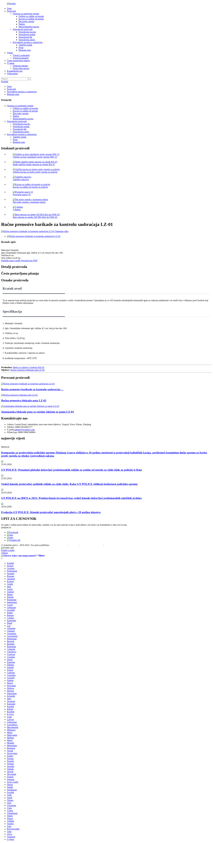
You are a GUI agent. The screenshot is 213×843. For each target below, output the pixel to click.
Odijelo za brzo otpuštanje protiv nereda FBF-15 (35, 157)
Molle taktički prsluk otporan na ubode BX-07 (34, 164)
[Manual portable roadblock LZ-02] (19, 395)
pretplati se (6, 527)
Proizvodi (11, 11)
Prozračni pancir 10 (22, 194)
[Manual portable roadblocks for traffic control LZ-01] (28, 383)
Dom (9, 8)
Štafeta (22, 24)
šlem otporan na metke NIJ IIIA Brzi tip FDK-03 (35, 217)
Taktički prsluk (25, 45)
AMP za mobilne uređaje (92, 545)
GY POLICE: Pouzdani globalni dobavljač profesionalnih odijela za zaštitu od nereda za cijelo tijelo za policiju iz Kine (71, 469)
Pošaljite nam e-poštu (11, 260)
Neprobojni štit (25, 37)
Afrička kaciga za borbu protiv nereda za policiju (35, 172)
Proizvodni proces (21, 68)
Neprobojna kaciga (27, 32)
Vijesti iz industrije (21, 55)
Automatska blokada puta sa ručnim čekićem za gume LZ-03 (37, 411)
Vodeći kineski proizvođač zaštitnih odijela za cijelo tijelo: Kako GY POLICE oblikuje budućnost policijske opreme (69, 484)
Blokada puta (25, 50)
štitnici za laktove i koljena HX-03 (28, 367)
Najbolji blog (110, 545)
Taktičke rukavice (21, 179)
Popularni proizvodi (59, 545)
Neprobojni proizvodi (22, 29)
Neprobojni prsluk (27, 34)
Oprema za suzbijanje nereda (26, 13)
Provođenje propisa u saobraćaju (27, 42)
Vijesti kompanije (21, 58)
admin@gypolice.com (24, 429)
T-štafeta (17, 209)
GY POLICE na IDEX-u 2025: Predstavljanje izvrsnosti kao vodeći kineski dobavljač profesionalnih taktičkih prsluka (71, 498)
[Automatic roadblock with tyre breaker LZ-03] (30, 406)
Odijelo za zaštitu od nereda (31, 16)
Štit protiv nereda (26, 21)
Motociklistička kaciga (29, 26)
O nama (10, 63)
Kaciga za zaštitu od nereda (31, 19)
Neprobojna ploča (27, 39)
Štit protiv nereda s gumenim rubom (29, 202)
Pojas (21, 47)
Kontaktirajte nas (14, 71)
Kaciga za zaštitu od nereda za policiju (30, 187)
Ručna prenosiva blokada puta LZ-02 (27, 370)
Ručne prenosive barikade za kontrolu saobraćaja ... (32, 389)
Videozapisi (12, 73)
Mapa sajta (74, 545)
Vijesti (10, 53)
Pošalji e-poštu (7, 550)
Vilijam (4, 553)
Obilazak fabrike (20, 66)
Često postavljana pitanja (18, 60)
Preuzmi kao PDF (29, 260)
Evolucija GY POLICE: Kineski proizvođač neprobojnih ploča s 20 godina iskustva (51, 512)
